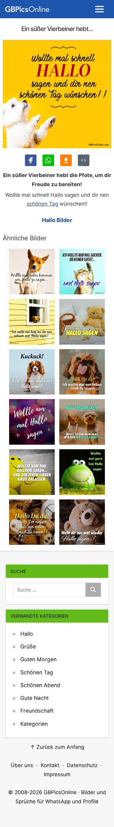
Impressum (57, 774)
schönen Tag (42, 204)
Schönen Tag (36, 672)
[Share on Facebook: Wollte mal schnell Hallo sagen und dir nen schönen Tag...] (30, 160)
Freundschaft (37, 710)
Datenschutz (82, 765)
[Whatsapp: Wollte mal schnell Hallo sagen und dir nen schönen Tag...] (48, 160)
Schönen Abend (40, 685)
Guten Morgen (38, 659)
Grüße (28, 646)
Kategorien (34, 724)
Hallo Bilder (57, 220)
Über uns (22, 765)
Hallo (26, 634)
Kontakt (50, 765)
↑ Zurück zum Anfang (57, 747)
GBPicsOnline (60, 792)
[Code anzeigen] (83, 160)
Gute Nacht (34, 698)
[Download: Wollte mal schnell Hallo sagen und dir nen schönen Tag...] (66, 160)
